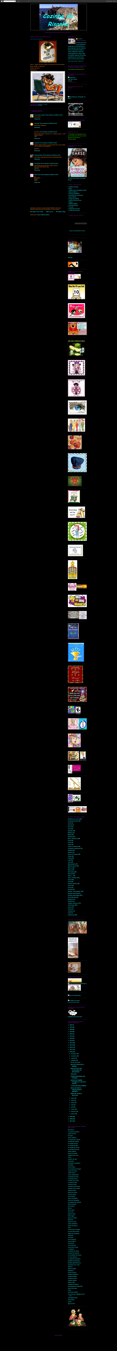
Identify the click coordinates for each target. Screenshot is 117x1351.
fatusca (70, 1208)
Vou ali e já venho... (76, 1062)
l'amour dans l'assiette (74, 1229)
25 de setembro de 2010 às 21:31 (48, 123)
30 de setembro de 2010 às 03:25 (49, 174)
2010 (71, 1051)
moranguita (37, 163)
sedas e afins (71, 1282)
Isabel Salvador (38, 155)
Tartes (69, 909)
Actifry (69, 823)
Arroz (69, 826)
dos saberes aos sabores (74, 1202)
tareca (69, 1290)
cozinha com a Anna (73, 1180)
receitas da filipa (72, 1276)
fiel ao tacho (71, 1210)
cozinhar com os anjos (74, 1188)
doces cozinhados (73, 1198)
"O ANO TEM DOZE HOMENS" (79, 1085)
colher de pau (71, 1172)
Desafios (70, 850)
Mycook (70, 873)
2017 (71, 1036)
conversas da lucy (73, 1178)
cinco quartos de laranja (74, 1169)
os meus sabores (72, 1257)
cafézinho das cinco (73, 1155)
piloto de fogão (72, 1268)
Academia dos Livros (73, 819)
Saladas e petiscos (73, 903)
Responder (37, 119)
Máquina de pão (72, 866)
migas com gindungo (73, 1233)
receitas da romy (72, 1278)
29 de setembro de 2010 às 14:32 (51, 155)
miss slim (70, 1237)
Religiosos (71, 899)
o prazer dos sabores (73, 1253)
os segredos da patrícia (74, 1259)
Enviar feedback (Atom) (43, 214)
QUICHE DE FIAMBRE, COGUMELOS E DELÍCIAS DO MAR (78, 1082)
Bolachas (70, 836)
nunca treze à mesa (73, 1247)
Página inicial (49, 211)
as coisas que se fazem (74, 1139)
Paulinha (36, 143)
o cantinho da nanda (73, 1251)
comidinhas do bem (73, 1176)
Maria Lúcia (37, 174)
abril (72, 1107)
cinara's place (71, 1167)
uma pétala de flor (73, 1297)
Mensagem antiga (60, 211)
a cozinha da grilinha (73, 1131)
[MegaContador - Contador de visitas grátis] (74, 1000)
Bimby (69, 834)
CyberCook (75, 82)
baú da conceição (72, 1153)
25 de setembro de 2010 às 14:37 (53, 115)
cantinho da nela (72, 1159)
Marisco (70, 868)
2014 (71, 1042)
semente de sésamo (73, 1284)
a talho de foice (72, 1133)
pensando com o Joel (73, 1264)
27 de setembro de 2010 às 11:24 (48, 131)
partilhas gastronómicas (74, 1262)
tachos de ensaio (72, 1288)
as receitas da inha (73, 1143)
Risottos (70, 901)
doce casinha (71, 1196)
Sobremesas (71, 905)
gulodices (70, 1219)
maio (72, 1104)
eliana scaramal (72, 1204)
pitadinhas (70, 1270)
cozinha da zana (72, 1184)
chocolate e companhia (74, 1163)
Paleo (69, 879)
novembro (74, 1056)
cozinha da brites (72, 1182)
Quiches (70, 889)
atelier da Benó (72, 1151)
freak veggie (71, 1216)
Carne (69, 840)
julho (72, 1100)
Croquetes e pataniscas (74, 848)
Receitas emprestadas (73, 895)
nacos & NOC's (72, 1241)
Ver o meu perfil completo (75, 61)
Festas (69, 856)
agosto (73, 1098)
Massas (70, 870)
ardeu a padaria (72, 1137)
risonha (80, 38)
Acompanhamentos (73, 821)
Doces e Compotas (73, 854)
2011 (71, 1049)
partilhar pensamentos (74, 1260)
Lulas (69, 862)
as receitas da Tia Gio (73, 1147)
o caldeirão (71, 1249)
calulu (69, 1157)
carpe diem (71, 1161)
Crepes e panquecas (73, 846)
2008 (71, 1118)
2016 (71, 1038)
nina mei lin (71, 1243)
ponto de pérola (72, 1272)
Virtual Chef (71, 1299)
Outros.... (41, 105)
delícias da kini (72, 1190)
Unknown (36, 123)
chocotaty (70, 1165)
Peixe (69, 881)
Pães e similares (72, 877)
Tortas (69, 913)
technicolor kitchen (73, 1292)
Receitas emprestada (73, 893)
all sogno (70, 1135)
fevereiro (73, 1111)
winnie (69, 1301)
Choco (69, 842)
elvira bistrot (71, 1206)
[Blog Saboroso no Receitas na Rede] (77, 98)
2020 (71, 1029)
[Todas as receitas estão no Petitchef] (73, 266)
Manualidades (71, 864)
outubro (73, 1058)
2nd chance (71, 1129)
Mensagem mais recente (36, 211)
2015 (71, 1040)
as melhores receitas (73, 1141)
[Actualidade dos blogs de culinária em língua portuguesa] (77, 983)
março (73, 1109)
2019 (71, 1031)
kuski (69, 1227)
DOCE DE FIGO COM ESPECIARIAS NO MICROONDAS (76, 1070)
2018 (71, 1034)
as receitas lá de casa (73, 1149)
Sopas (69, 907)
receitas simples (72, 1280)
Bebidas (70, 832)
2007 (71, 1121)
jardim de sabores (73, 1225)
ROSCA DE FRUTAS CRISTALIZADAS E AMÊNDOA (76, 1089)
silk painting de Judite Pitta (75, 1286)
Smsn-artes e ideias (39, 115)
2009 (71, 1116)
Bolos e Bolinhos (72, 838)
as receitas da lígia (73, 1145)
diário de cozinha (72, 1192)
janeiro (73, 1113)
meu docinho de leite (73, 1231)
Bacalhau (70, 830)
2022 (71, 1025)
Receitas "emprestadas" (74, 891)
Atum (69, 828)
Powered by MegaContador (73, 1002)
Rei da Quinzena (72, 897)
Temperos (70, 911)
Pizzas (69, 885)
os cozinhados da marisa (74, 1255)
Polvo (69, 887)
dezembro (74, 1053)
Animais (70, 825)
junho (73, 1102)
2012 (71, 1047)
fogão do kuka (71, 1214)
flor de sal (70, 1212)
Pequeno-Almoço (72, 883)
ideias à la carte (72, 1221)
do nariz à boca (72, 1194)
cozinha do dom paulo (74, 1186)
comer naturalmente (73, 1174)
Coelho (70, 844)
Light (69, 860)
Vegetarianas (71, 915)
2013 (71, 1045)
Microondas (71, 872)
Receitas (70, 82)
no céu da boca (72, 1245)
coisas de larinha (72, 1171)
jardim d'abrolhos (72, 1223)
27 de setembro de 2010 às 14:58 (48, 143)
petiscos (70, 1266)
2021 (71, 1027)
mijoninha (70, 1235)
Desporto (70, 852)
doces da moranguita (73, 1200)
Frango (70, 858)
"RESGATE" (74, 1074)
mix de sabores (72, 1239)
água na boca (71, 1303)
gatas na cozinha (72, 1218)
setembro (73, 1060)
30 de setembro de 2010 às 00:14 (49, 163)
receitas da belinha (73, 1274)
